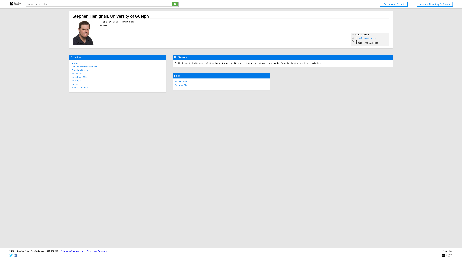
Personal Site (181, 85)
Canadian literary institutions (85, 67)
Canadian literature (81, 70)
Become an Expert (393, 4)
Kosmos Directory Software (435, 4)
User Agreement (100, 251)
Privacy (89, 251)
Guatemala (77, 74)
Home (83, 251)
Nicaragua (76, 81)
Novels (75, 84)
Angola (75, 63)
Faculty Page (181, 82)
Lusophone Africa (80, 77)
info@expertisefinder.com (69, 251)
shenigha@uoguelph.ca (366, 38)
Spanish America (80, 88)
